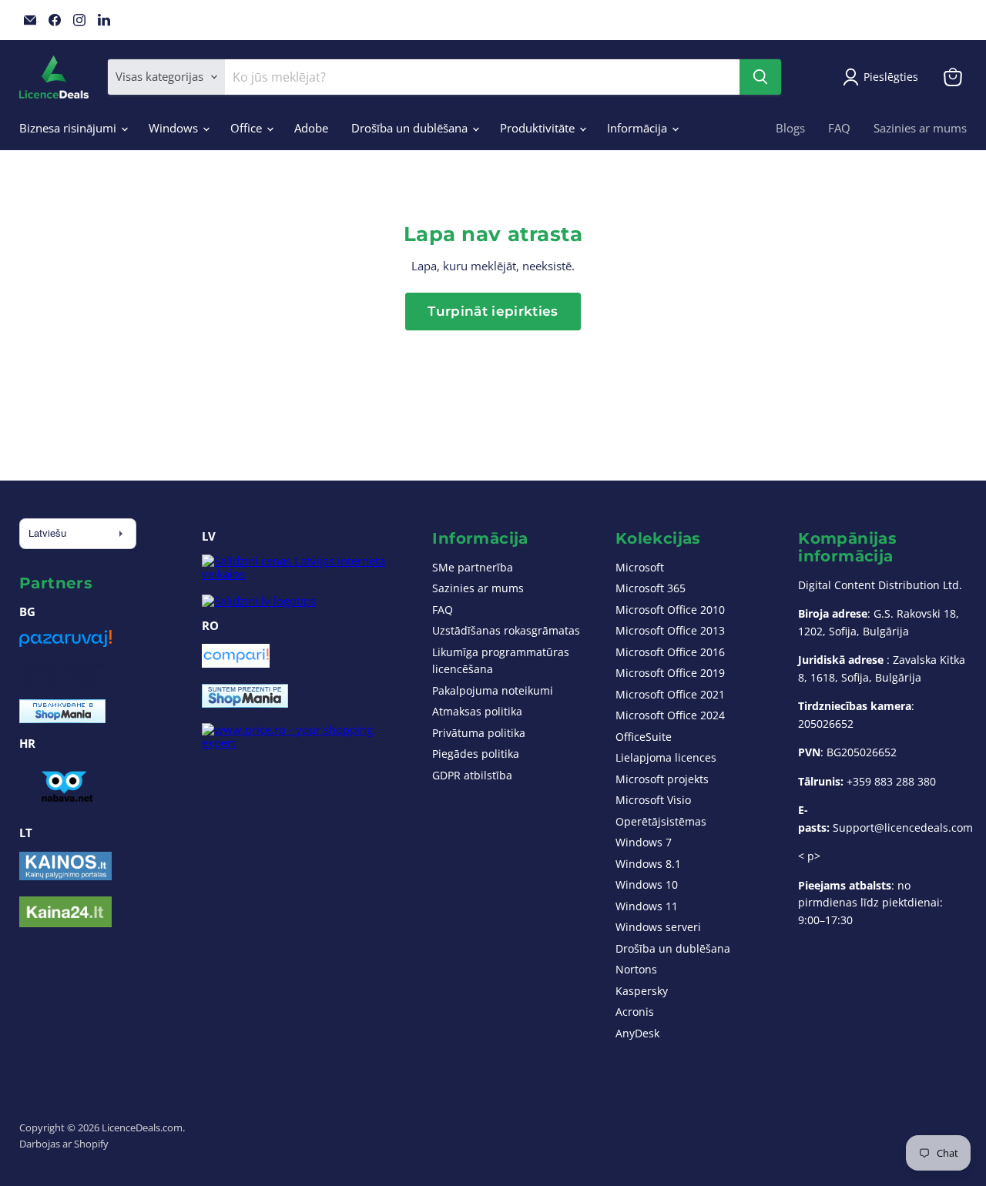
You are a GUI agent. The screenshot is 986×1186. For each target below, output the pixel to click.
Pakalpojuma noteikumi (492, 690)
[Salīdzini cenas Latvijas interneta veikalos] (302, 573)
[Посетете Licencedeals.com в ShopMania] (62, 718)
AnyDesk (637, 1033)
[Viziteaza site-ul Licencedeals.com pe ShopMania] (245, 703)
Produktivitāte (539, 128)
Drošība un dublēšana (411, 128)
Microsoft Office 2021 (670, 694)
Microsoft (639, 567)
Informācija (638, 128)
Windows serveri (658, 927)
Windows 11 (646, 906)
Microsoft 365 (650, 588)
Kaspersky (641, 990)
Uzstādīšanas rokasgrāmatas (506, 630)
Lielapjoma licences (665, 757)
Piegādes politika (475, 753)
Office (247, 128)
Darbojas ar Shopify (64, 1144)
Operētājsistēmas (660, 821)
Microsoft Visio (653, 799)
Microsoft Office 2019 (670, 672)
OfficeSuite (643, 736)
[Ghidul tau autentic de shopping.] (236, 663)
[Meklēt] (760, 77)
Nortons (636, 969)
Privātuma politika (478, 732)
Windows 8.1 (648, 863)
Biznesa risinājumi (69, 128)
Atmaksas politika (477, 711)
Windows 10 (646, 884)
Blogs (790, 128)
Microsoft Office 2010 (670, 609)
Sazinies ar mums (920, 128)
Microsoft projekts (662, 779)
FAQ (839, 128)
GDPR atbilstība (472, 775)
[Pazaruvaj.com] (65, 644)
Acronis (634, 1011)
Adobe (311, 128)
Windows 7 (643, 842)
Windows (175, 128)
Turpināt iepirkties (493, 311)
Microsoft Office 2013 (670, 630)
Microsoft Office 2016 (670, 652)
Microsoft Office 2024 (670, 715)
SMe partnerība (472, 567)
